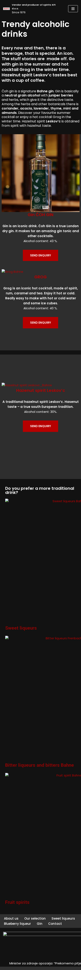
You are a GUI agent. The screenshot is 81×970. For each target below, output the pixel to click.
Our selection (35, 918)
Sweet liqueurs (21, 628)
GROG (40, 277)
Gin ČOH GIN (40, 215)
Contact (55, 923)
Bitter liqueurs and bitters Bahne (39, 765)
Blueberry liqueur (17, 923)
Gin (39, 923)
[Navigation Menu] (73, 8)
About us (11, 918)
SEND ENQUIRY (40, 255)
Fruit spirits (17, 902)
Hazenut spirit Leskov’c (40, 390)
